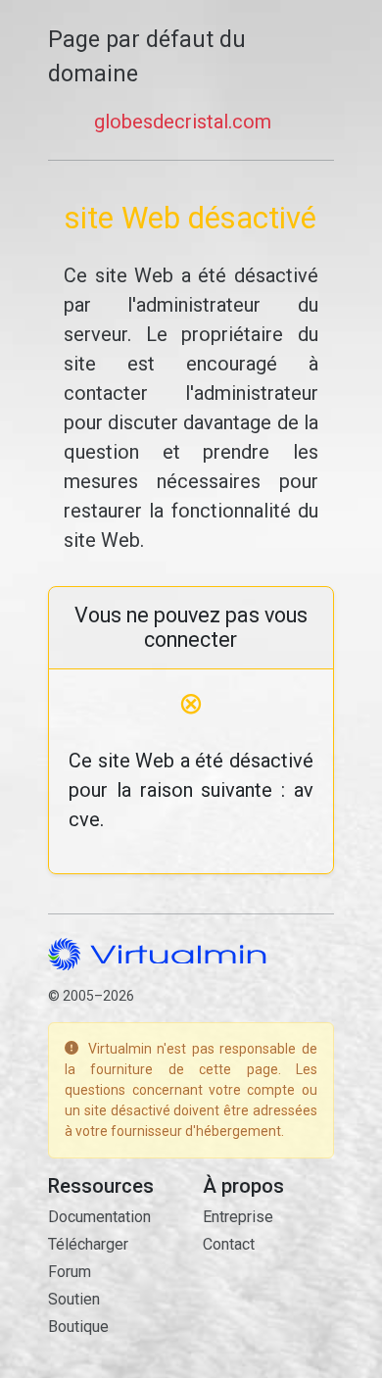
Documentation (99, 1216)
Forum (69, 1271)
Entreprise (238, 1216)
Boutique (78, 1326)
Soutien (74, 1299)
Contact (229, 1244)
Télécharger (88, 1244)
